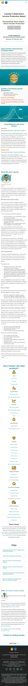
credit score (18, 530)
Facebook (7, 630)
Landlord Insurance (14, 461)
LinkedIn (13, 628)
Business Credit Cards (14, 511)
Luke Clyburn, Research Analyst (14, 590)
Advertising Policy (13, 662)
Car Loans (14, 381)
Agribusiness (14, 520)
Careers (17, 663)
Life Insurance (14, 458)
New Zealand (9, 666)
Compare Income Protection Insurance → (13, 99)
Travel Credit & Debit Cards (14, 397)
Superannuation (14, 425)
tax (7, 532)
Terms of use (12, 661)
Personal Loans (14, 384)
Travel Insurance (14, 447)
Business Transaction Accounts (14, 517)
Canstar (3, 526)
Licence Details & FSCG (20, 661)
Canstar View (16, 652)
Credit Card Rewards (14, 480)
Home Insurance (14, 450)
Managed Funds (14, 413)
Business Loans (14, 508)
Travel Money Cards (14, 394)
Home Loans (14, 378)
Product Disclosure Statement (15, 675)
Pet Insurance (14, 455)
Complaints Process (17, 666)
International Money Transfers (14, 498)
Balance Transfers (14, 477)
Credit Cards (14, 474)
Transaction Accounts (14, 493)
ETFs (14, 415)
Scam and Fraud (12, 663)
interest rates (12, 530)
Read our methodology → (8, 97)
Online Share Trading (14, 407)
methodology (22, 66)
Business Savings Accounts (14, 514)
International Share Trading (14, 410)
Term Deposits (14, 495)
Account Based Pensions (14, 428)
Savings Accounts (14, 490)
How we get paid (6, 662)
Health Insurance (14, 444)
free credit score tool (11, 535)
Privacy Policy (6, 661)
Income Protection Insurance (14, 464)
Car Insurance (14, 453)
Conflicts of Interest (21, 662)
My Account (11, 652)
